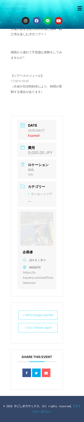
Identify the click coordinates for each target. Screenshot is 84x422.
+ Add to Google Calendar (37, 315)
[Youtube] (58, 21)
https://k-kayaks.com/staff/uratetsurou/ (38, 277)
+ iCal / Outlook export (38, 327)
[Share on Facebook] (26, 373)
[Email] (46, 373)
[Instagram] (26, 21)
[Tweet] (36, 373)
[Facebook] (36, 21)
